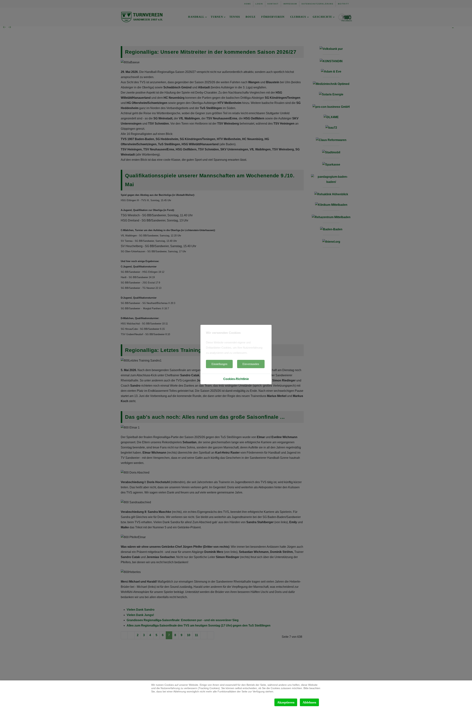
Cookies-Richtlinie (236, 379)
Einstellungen (219, 364)
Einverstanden (250, 364)
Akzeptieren (285, 702)
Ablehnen (309, 702)
